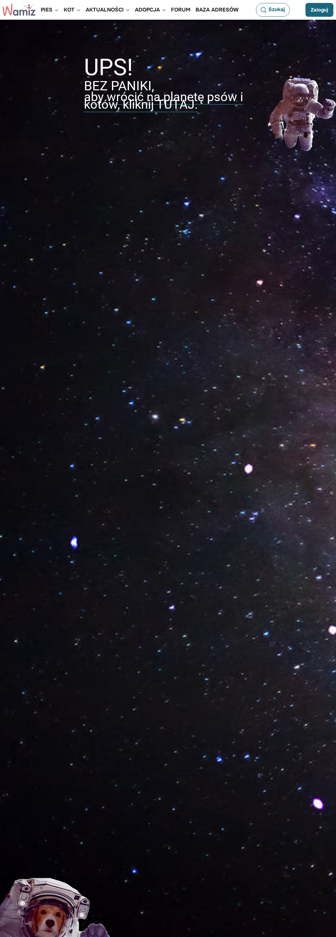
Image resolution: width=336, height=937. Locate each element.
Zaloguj (319, 10)
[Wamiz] (19, 10)
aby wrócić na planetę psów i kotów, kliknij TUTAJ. (163, 101)
